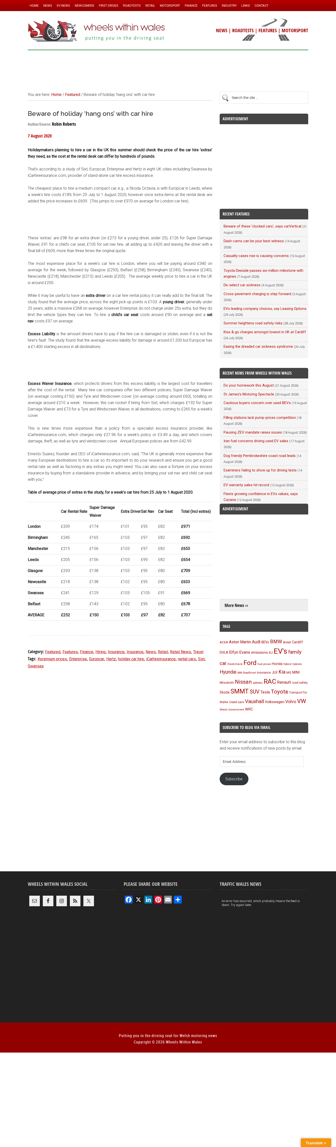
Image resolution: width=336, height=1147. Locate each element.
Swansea (36, 666)
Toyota (279, 691)
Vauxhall (254, 701)
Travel (198, 651)
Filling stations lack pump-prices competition (260, 417)
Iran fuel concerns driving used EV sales (256, 441)
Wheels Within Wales (97, 31)
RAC (270, 681)
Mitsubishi (227, 682)
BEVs (265, 642)
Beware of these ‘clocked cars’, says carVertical (262, 226)
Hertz (111, 659)
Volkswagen (274, 702)
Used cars (236, 702)
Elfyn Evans (239, 652)
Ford (250, 662)
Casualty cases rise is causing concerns (256, 256)
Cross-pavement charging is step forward (257, 294)
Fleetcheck (235, 664)
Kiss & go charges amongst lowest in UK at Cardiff (265, 332)
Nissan (243, 682)
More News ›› (236, 605)
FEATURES (268, 30)
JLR (274, 672)
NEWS (221, 30)
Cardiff (297, 642)
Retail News (180, 651)
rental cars (187, 659)
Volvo (290, 701)
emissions (259, 652)
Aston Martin (240, 642)
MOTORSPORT (295, 30)
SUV (255, 692)
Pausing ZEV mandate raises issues (253, 432)
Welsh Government (232, 709)
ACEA (224, 642)
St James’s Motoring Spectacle (249, 394)
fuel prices (264, 664)
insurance (264, 672)
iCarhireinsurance (161, 659)
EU (271, 652)
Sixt (201, 659)
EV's (280, 651)
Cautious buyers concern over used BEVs (257, 403)
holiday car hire (131, 659)
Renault (284, 682)
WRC (249, 709)
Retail (163, 651)
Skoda (224, 692)
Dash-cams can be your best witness (254, 241)
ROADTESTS (243, 30)
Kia (281, 672)
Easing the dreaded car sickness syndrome (258, 346)
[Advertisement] (168, 69)
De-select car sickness (242, 285)
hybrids (297, 664)
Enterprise (78, 659)
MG (288, 672)
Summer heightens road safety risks (253, 323)
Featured (52, 651)
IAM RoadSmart (246, 672)
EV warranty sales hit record (246, 485)
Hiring (100, 651)
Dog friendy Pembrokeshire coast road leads (260, 455)
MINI (296, 672)
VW (301, 701)
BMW (276, 642)
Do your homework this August (249, 385)
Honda (277, 664)
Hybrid (287, 664)
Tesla (265, 692)
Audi (256, 641)
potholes (258, 682)
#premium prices (52, 659)
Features (70, 651)
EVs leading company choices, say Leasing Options (265, 308)
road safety (300, 682)
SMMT (239, 691)
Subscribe (234, 779)
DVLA (224, 652)
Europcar (96, 659)
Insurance (116, 651)
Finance (86, 651)
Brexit (287, 642)
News (151, 651)
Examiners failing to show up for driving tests (260, 470)
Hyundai (228, 672)
